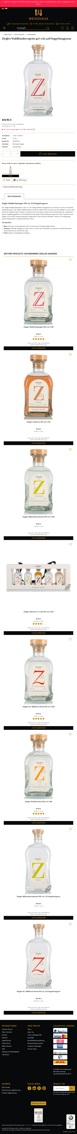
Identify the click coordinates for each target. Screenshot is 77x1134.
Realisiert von (66, 1131)
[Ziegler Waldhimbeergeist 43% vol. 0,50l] (38, 291)
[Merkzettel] (62, 28)
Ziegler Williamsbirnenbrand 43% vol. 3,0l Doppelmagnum (38, 896)
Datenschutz (6, 1043)
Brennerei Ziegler (18, 144)
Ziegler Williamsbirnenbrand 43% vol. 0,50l (38, 517)
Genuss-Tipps (32, 1049)
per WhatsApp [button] (21, 180)
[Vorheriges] (5, 633)
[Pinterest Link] (44, 1088)
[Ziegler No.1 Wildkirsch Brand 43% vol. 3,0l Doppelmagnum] (38, 956)
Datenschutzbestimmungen (63, 1092)
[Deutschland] (3, 8)
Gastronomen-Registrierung (11, 1090)
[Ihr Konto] (67, 28)
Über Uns (31, 1032)
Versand (4, 1038)
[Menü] (4, 28)
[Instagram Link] (39, 1088)
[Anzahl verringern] (4, 154)
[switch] (71, 1127)
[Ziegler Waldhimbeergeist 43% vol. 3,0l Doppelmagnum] (38, 80)
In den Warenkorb (49, 154)
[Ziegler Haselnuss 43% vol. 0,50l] (38, 386)
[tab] (14, 196)
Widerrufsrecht (7, 1046)
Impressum (5, 1054)
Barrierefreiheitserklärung (36, 1040)
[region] (38, 80)
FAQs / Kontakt (7, 1032)
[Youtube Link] (34, 1088)
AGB (3, 1049)
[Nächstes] (71, 633)
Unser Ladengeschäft (35, 1035)
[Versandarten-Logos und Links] (60, 1061)
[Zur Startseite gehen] (38, 15)
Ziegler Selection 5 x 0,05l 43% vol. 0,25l (38, 612)
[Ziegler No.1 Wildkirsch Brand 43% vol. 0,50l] (38, 671)
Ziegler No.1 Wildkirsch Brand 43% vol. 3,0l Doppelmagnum (38, 991)
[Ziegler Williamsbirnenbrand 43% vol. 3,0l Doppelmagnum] (38, 861)
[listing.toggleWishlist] (70, 260)
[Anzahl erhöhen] (18, 154)
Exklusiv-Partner (7, 1029)
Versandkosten (28, 1125)
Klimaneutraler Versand (35, 1043)
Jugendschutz (6, 1040)
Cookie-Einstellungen (34, 1046)
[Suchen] (47, 28)
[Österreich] (6, 8)
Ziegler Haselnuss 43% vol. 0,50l (38, 422)
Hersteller (31, 1038)
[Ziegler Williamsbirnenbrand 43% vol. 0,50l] (38, 481)
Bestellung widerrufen (38, 1103)
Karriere (4, 1035)
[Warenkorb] (72, 28)
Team (29, 1029)
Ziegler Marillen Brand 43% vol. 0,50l (38, 802)
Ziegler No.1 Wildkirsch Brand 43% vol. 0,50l (39, 707)
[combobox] (31, 28)
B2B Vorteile (6, 1087)
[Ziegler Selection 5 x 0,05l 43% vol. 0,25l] (38, 576)
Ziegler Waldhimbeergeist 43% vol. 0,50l (39, 327)
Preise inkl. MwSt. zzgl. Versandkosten (13, 124)
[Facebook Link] (29, 1088)
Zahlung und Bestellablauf (10, 1052)
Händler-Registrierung (9, 1093)
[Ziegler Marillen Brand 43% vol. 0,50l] (38, 766)
